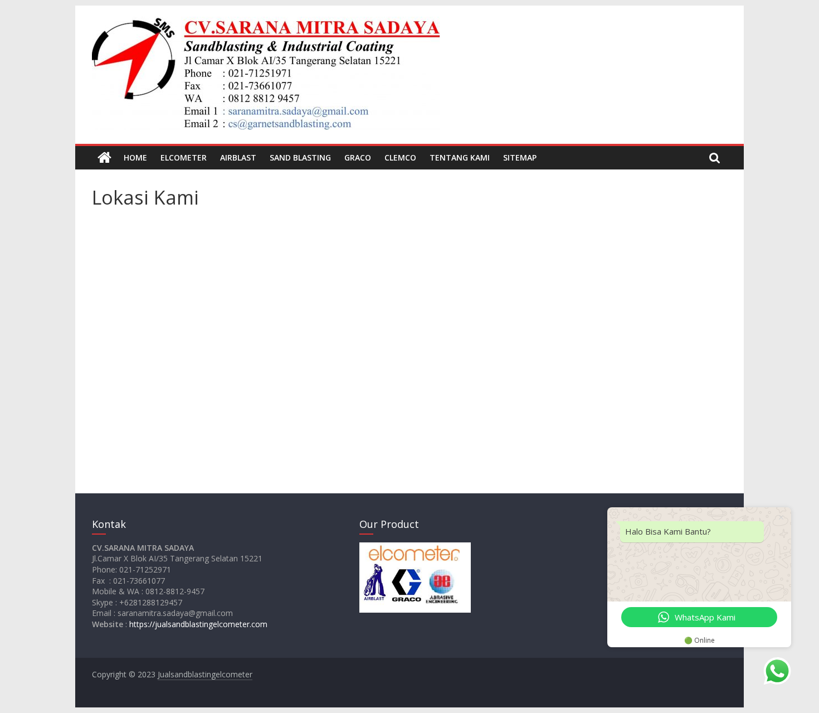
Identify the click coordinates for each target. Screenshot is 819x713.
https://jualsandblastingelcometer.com (198, 624)
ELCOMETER (183, 157)
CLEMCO (400, 157)
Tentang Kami (460, 157)
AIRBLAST (238, 157)
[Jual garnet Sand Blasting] (104, 157)
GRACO (357, 157)
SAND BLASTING (300, 157)
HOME (135, 157)
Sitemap (520, 157)
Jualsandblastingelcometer (205, 674)
